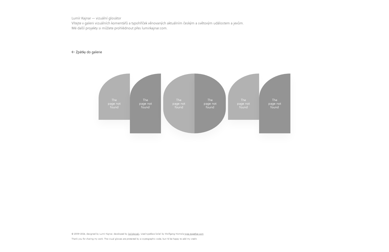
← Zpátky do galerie (87, 52)
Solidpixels (133, 233)
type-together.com (194, 233)
